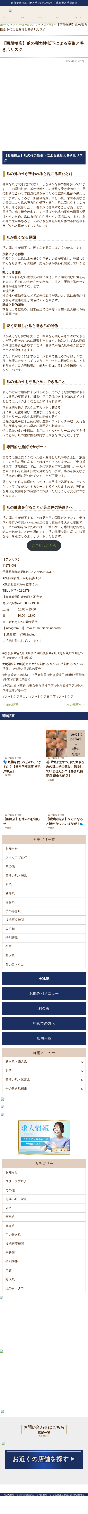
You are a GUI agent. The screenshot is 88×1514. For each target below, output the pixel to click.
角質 (9, 946)
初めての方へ (44, 1023)
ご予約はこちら (44, 546)
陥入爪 (10, 955)
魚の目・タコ (15, 964)
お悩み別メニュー (44, 993)
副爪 (9, 884)
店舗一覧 (44, 1038)
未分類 (8, 775)
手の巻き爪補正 (16, 1088)
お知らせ (12, 848)
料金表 (44, 1008)
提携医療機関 (15, 920)
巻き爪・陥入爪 (16, 1061)
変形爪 (10, 893)
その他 (10, 866)
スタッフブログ (16, 857)
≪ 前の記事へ (11, 704)
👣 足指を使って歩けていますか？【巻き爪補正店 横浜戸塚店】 (22, 766)
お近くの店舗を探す (41, 1459)
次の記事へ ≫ (76, 704)
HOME (44, 979)
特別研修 (12, 937)
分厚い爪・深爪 (16, 875)
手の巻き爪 (13, 911)
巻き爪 (10, 902)
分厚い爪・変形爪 (18, 1079)
